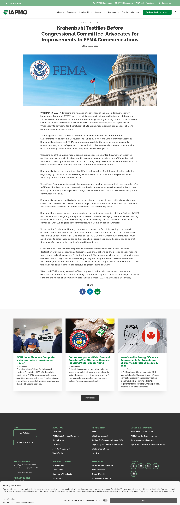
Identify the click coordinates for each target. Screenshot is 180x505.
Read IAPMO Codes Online (142, 432)
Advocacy (135, 12)
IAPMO (94, 432)
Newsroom (112, 12)
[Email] (97, 292)
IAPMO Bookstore (125, 3)
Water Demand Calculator (103, 465)
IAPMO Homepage (104, 3)
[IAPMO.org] (15, 12)
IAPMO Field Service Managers (66, 436)
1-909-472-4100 (24, 472)
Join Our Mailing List (61, 449)
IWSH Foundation (147, 3)
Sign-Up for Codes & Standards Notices (148, 444)
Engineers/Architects (62, 474)
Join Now (95, 453)
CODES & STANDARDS (141, 428)
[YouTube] (134, 474)
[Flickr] (141, 466)
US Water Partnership (101, 478)
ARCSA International (100, 449)
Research (99, 12)
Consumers (57, 478)
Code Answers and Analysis (142, 440)
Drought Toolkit (98, 474)
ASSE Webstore (25, 442)
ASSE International (100, 436)
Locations (57, 432)
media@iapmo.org (25, 481)
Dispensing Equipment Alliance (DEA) (108, 444)
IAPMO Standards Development (144, 436)
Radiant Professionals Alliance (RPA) (107, 440)
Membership (84, 12)
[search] (175, 12)
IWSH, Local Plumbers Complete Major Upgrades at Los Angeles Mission (36, 360)
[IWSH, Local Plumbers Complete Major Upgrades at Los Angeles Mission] (37, 336)
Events (125, 12)
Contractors (58, 470)
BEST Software (98, 470)
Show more (89, 398)
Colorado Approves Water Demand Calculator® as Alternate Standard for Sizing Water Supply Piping (89, 360)
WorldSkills (58, 453)
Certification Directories (156, 12)
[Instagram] (148, 466)
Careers (56, 444)
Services (71, 12)
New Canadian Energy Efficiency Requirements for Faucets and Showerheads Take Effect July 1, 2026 (139, 361)
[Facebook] (82, 292)
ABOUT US (58, 428)
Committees (58, 440)
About (60, 12)
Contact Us (166, 3)
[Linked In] (90, 292)
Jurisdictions (58, 465)
